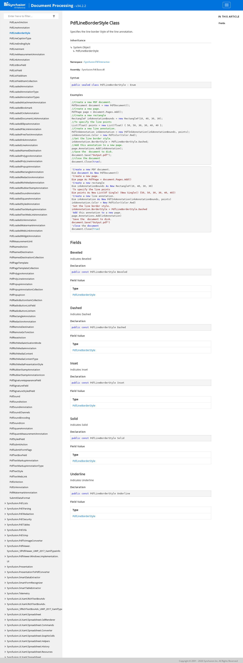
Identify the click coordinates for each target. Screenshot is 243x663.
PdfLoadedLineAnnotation (24, 145)
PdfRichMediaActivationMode (25, 343)
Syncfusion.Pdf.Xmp (17, 535)
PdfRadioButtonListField (22, 305)
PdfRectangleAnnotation (23, 316)
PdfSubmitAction (19, 444)
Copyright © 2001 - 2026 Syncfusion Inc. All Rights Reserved (208, 660)
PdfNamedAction (19, 246)
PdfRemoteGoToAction (22, 332)
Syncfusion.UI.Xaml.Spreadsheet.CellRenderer (31, 619)
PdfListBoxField (18, 65)
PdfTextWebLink (18, 476)
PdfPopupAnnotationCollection (26, 289)
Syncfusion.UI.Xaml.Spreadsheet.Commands (30, 625)
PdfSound (15, 396)
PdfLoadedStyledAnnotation (25, 204)
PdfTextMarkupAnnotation (24, 460)
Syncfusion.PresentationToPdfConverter (28, 572)
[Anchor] (68, 242)
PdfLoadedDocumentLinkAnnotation (29, 118)
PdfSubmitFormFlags (21, 449)
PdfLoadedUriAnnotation (23, 220)
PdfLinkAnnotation (20, 59)
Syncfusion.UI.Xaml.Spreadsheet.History (28, 646)
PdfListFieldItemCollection (23, 81)
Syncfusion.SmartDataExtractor (23, 577)
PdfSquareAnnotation (21, 428)
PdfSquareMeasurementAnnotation (29, 433)
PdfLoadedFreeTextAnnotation (26, 134)
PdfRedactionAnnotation (23, 321)
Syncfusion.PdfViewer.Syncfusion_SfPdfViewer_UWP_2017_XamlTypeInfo (33, 548)
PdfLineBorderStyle (20, 33)
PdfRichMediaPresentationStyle (26, 364)
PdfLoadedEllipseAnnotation (25, 123)
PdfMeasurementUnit (21, 241)
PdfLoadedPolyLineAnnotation (26, 161)
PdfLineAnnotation (20, 27)
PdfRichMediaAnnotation (23, 348)
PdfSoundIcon (17, 423)
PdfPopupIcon (17, 294)
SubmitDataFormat (20, 497)
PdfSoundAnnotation (21, 407)
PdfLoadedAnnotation (21, 86)
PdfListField (16, 70)
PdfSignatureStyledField (22, 391)
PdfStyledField (17, 439)
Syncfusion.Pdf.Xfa (17, 530)
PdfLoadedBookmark (21, 107)
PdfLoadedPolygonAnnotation (26, 155)
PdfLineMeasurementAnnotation (27, 54)
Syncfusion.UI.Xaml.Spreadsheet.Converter (29, 630)
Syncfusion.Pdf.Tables (18, 524)
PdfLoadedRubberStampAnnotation (29, 188)
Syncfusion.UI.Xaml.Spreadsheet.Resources (29, 651)
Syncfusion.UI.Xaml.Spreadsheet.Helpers (28, 641)
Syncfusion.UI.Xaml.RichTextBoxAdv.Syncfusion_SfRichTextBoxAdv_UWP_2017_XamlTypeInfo (37, 606)
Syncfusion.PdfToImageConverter (25, 540)
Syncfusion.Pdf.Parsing (19, 508)
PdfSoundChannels (20, 412)
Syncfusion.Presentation (20, 566)
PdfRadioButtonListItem (22, 310)
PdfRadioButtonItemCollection (26, 300)
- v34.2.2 (80, 6)
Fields (222, 23)
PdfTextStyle (16, 471)
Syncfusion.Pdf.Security (19, 519)
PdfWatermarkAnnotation (23, 492)
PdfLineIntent (17, 49)
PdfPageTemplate (19, 262)
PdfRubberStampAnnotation (25, 369)
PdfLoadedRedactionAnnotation (27, 177)
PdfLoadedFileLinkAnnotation (25, 129)
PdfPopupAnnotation (21, 284)
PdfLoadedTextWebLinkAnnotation (28, 214)
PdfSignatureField (19, 385)
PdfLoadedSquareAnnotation (25, 198)
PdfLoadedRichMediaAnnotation (27, 182)
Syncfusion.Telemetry (18, 593)
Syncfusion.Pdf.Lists (17, 503)
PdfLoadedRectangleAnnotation (27, 171)
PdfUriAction (16, 481)
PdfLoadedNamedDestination (25, 150)
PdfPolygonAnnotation (22, 273)
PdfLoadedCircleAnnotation (24, 113)
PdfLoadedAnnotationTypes (24, 97)
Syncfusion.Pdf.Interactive (97, 61)
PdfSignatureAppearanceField (25, 380)
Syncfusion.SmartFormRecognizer (25, 582)
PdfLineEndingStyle (20, 43)
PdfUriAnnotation (19, 487)
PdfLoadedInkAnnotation (23, 139)
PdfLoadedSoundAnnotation (25, 193)
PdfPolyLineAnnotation (22, 278)
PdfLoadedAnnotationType (24, 91)
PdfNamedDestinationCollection (27, 257)
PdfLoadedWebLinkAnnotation (26, 230)
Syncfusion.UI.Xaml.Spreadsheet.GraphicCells (31, 635)
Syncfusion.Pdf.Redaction (20, 514)
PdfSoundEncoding (20, 417)
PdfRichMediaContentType (24, 359)
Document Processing (52, 5)
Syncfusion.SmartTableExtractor (24, 588)
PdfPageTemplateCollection (24, 268)
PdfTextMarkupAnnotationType (26, 465)
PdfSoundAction (18, 401)
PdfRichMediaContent (21, 353)
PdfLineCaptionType (20, 38)
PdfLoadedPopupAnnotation (25, 166)
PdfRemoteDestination (22, 326)
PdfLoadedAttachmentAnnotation (28, 102)
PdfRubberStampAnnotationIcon (27, 375)
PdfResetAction (18, 337)
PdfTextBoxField (18, 455)
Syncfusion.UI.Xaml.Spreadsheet (24, 614)
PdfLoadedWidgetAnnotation (25, 236)
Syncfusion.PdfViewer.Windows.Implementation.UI (32, 559)
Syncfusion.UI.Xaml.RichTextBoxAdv (26, 598)
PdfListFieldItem (18, 75)
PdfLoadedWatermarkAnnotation (27, 225)
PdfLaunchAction (19, 22)
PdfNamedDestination (21, 252)
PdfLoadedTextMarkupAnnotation (28, 209)
